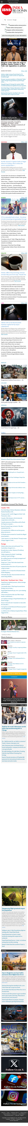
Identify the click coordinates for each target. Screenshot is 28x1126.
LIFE (2, 303)
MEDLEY (3, 363)
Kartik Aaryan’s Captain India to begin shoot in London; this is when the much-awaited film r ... (13, 164)
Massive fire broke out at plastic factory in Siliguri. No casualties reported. (12, 468)
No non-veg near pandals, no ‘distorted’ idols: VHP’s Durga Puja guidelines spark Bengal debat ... (13, 80)
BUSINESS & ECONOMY (9, 705)
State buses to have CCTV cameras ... (16, 498)
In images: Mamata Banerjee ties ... (10, 632)
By (22, 380)
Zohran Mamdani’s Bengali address (11, 466)
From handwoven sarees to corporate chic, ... (17, 642)
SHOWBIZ (4, 142)
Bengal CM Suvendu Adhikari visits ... (17, 487)
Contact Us (14, 1114)
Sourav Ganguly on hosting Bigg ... (16, 493)
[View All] (24, 71)
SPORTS (3, 198)
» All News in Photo (6, 634)
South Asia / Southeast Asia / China (12, 580)
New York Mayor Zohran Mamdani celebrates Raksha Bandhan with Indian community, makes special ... (13, 89)
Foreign (3, 544)
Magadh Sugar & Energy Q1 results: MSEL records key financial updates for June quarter (13, 85)
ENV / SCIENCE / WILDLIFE (11, 887)
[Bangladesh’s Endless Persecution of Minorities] (14, 372)
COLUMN (4, 383)
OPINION (3, 405)
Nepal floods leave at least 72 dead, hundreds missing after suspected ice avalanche (12, 936)
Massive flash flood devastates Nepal (13, 459)
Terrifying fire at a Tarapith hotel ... (16, 472)
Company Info (19, 1119)
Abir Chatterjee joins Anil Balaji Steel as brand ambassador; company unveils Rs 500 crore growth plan (14, 747)
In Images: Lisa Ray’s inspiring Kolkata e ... (17, 648)
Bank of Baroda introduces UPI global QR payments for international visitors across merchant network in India (13, 759)
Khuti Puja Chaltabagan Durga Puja (16, 477)
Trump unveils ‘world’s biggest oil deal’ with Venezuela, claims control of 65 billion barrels (13, 124)
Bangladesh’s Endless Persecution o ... (11, 380)
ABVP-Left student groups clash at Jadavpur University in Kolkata (13, 463)
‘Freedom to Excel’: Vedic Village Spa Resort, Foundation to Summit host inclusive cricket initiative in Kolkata (13, 241)
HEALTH (3, 253)
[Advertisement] (14, 824)
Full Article (21, 226)
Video (3, 433)
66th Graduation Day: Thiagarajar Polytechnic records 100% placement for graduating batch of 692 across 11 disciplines (13, 348)
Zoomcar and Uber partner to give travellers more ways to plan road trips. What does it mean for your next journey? (14, 995)
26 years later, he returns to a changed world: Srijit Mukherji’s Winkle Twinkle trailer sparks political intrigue (13, 177)
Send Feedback (22, 1114)
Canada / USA (5, 508)
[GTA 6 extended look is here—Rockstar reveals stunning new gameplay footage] (14, 207)
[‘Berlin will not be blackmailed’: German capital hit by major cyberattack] (14, 107)
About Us (3, 1112)
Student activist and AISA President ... (17, 482)
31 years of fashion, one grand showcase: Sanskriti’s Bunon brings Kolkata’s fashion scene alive (12, 354)
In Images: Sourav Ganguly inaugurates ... (17, 669)
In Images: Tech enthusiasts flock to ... (17, 658)
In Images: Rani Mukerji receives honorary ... (16, 664)
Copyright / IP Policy (10, 1119)
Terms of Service (6, 1114)
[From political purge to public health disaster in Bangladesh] (14, 393)
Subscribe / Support (19, 1115)
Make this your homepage (13, 2)
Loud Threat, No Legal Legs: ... (9, 428)
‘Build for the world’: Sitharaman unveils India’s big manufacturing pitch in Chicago (14, 728)
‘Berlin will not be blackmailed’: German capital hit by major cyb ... (13, 119)
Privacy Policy (24, 1112)
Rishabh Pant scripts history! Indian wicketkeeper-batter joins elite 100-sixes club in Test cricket (13, 235)
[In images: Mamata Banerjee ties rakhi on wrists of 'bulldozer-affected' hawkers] (14, 625)
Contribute (14, 677)
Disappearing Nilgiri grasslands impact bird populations (13, 909)
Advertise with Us (15, 1112)
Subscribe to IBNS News (14, 674)
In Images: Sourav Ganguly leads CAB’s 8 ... (17, 653)
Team (8, 1112)
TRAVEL (4, 951)
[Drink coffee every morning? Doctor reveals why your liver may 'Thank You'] (14, 262)
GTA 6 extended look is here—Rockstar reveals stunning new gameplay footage (14, 218)
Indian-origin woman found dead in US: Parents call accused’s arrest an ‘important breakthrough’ (12, 75)
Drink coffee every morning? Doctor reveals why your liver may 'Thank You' (13, 274)
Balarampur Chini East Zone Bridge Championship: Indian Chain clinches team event (13, 247)
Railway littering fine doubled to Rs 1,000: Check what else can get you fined (12, 93)
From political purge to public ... (10, 402)
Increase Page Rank (14, 1120)
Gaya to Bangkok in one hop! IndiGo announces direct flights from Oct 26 (13, 974)
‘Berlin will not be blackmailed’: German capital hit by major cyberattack (11, 325)
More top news (6, 71)
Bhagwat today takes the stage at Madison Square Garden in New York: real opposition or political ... (13, 65)
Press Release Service (9, 1115)
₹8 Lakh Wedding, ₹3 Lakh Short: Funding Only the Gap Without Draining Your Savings (13, 753)
